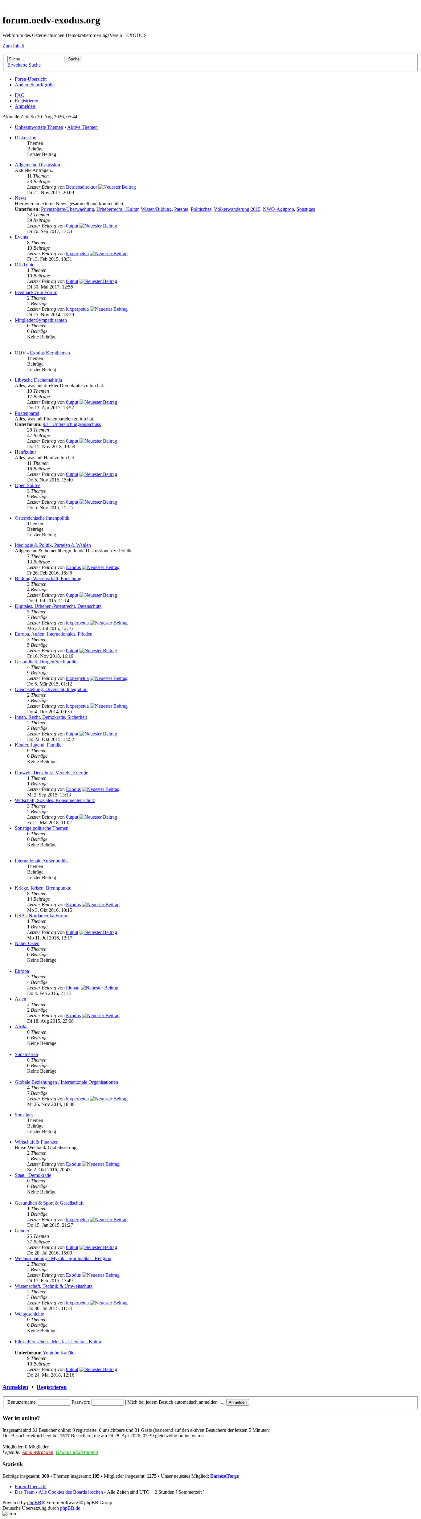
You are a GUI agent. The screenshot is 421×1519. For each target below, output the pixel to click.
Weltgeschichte (29, 1313)
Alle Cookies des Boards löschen (71, 1492)
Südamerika (26, 1054)
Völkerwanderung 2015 (237, 209)
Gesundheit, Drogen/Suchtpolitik (47, 661)
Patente (181, 209)
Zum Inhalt (13, 45)
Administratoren (37, 1452)
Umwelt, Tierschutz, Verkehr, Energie (51, 772)
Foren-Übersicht (31, 79)
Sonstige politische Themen (41, 828)
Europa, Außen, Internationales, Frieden (53, 634)
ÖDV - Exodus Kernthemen (42, 352)
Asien (20, 998)
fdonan (73, 987)
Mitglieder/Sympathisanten (41, 320)
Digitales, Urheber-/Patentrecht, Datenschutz (58, 606)
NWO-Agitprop (278, 209)
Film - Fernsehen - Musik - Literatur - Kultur (58, 1341)
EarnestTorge (224, 1476)
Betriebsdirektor (81, 187)
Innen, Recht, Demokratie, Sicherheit (51, 717)
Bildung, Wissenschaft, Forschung (48, 578)
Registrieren (26, 100)
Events (21, 237)
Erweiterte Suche (24, 65)
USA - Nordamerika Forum (41, 915)
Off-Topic (24, 264)
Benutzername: (22, 1402)
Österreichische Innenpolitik (42, 518)
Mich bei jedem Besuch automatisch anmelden (173, 1402)
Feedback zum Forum (36, 292)
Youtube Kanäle (58, 1352)
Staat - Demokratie (33, 1175)
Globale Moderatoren (77, 1452)
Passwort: (81, 1402)
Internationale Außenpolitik (41, 860)
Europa (22, 971)
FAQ (20, 95)
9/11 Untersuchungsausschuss (72, 424)
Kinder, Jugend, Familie (38, 744)
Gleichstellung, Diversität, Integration (51, 689)
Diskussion (25, 137)
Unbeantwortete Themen (39, 127)
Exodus (73, 567)
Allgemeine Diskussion (37, 164)
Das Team (25, 1492)
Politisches (201, 209)
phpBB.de (70, 1508)
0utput (72, 225)
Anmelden (25, 106)
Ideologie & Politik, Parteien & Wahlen (53, 545)
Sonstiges (305, 209)
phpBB (34, 1502)
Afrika (21, 1026)
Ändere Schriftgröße (35, 84)
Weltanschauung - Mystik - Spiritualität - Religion (63, 1258)
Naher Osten (27, 943)
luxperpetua (77, 253)
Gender (22, 1230)
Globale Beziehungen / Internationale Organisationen (66, 1082)
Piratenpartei (27, 413)
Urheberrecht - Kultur (117, 209)
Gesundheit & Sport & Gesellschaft (49, 1203)
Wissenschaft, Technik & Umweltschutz (53, 1286)
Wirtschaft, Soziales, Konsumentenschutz (55, 800)
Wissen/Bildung (156, 209)
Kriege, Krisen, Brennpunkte (43, 888)
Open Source (27, 485)
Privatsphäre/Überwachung (67, 209)
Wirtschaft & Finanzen (37, 1141)
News (20, 198)
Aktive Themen (82, 127)
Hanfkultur (25, 452)
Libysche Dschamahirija (38, 380)
